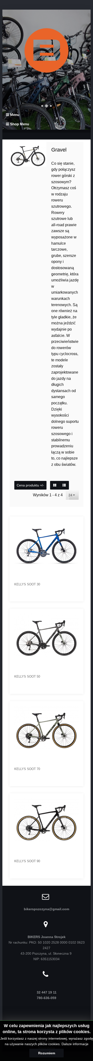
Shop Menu (19, 124)
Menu (14, 115)
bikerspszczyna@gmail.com (46, 909)
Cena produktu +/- (30, 485)
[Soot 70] (76, 708)
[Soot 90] (76, 800)
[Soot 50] (76, 616)
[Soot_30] (76, 523)
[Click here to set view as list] (64, 485)
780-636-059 (46, 998)
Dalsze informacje (75, 1044)
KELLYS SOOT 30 (27, 584)
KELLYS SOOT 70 (27, 769)
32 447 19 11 (47, 992)
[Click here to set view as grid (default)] (54, 485)
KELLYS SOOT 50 (27, 676)
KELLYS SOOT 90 (27, 861)
